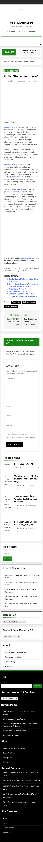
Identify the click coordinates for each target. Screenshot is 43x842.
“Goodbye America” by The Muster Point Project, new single (26, 479)
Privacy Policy (10, 662)
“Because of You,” (11, 127)
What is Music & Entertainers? (16, 652)
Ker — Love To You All (23, 464)
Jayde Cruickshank (11, 597)
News (5, 823)
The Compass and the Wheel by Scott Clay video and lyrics (25, 499)
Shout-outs (7, 832)
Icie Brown (8, 582)
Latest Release (11, 306)
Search (4, 682)
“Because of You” (11, 164)
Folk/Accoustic (11, 71)
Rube (31, 127)
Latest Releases (9, 828)
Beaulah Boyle (10, 589)
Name (9, 406)
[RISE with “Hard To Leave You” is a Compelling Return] (18, 52)
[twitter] (22, 9)
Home (5, 62)
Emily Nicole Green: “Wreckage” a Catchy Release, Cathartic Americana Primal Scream (23, 286)
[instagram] (19, 9)
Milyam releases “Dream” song (14, 719)
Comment (10, 379)
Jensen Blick (9, 575)
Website (9, 425)
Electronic (16, 302)
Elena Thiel (8, 604)
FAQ (4, 677)
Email (8, 416)
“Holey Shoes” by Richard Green (14, 731)
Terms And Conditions (13, 657)
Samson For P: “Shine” (18, 291)
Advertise (8, 666)
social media (26, 258)
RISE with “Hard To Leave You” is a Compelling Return (29, 51)
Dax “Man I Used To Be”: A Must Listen (28, 781)
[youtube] (25, 9)
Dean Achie (9, 81)
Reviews (12, 62)
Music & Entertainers (21, 22)
